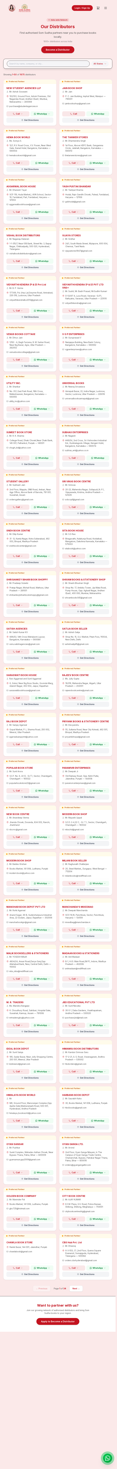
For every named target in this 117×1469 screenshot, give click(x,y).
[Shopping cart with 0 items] (98, 8)
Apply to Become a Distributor (58, 1321)
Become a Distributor (58, 49)
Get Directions (31, 120)
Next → (76, 1288)
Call (18, 114)
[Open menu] (105, 8)
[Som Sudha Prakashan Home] (18, 8)
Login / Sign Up (82, 8)
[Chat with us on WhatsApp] (107, 1458)
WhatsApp (42, 114)
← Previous (41, 1288)
